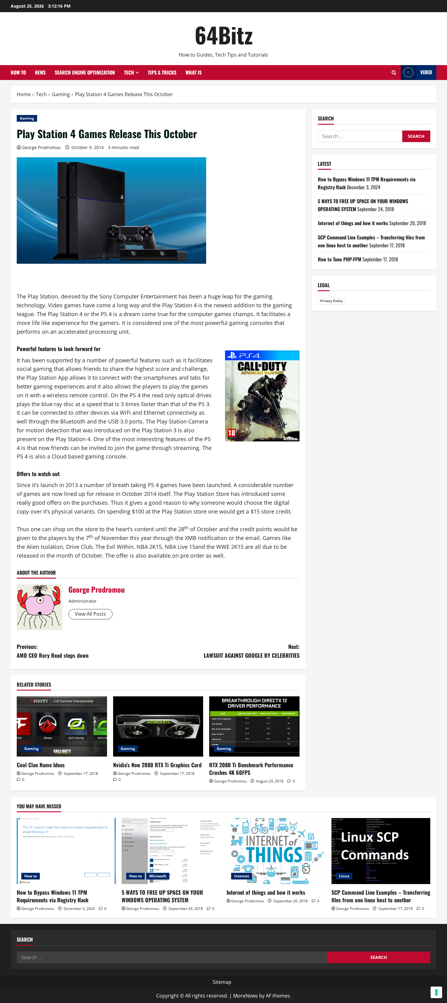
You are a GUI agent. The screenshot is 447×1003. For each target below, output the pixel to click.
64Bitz (224, 34)
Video (426, 72)
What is (193, 72)
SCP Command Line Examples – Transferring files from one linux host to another (380, 896)
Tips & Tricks (162, 72)
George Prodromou (41, 147)
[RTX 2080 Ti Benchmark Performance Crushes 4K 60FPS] (254, 726)
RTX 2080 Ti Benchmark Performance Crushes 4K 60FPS (251, 768)
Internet (241, 876)
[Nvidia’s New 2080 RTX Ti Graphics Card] (158, 726)
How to (18, 72)
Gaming (27, 118)
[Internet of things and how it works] (276, 851)
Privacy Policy (331, 301)
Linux (344, 876)
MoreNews (245, 995)
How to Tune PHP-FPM (339, 259)
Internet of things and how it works (353, 223)
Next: (252, 651)
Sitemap (222, 982)
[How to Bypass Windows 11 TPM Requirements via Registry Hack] (66, 851)
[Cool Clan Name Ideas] (62, 726)
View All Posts (90, 614)
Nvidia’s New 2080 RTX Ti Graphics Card (157, 765)
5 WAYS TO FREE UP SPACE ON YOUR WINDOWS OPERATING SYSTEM (162, 896)
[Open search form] (394, 72)
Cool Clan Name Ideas (41, 765)
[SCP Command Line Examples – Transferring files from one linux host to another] (380, 851)
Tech (129, 72)
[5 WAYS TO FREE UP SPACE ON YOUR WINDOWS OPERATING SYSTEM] (171, 851)
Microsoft (157, 876)
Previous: (52, 651)
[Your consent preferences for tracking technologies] (436, 992)
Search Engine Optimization (85, 72)
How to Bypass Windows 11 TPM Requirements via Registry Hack (52, 896)
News (40, 72)
